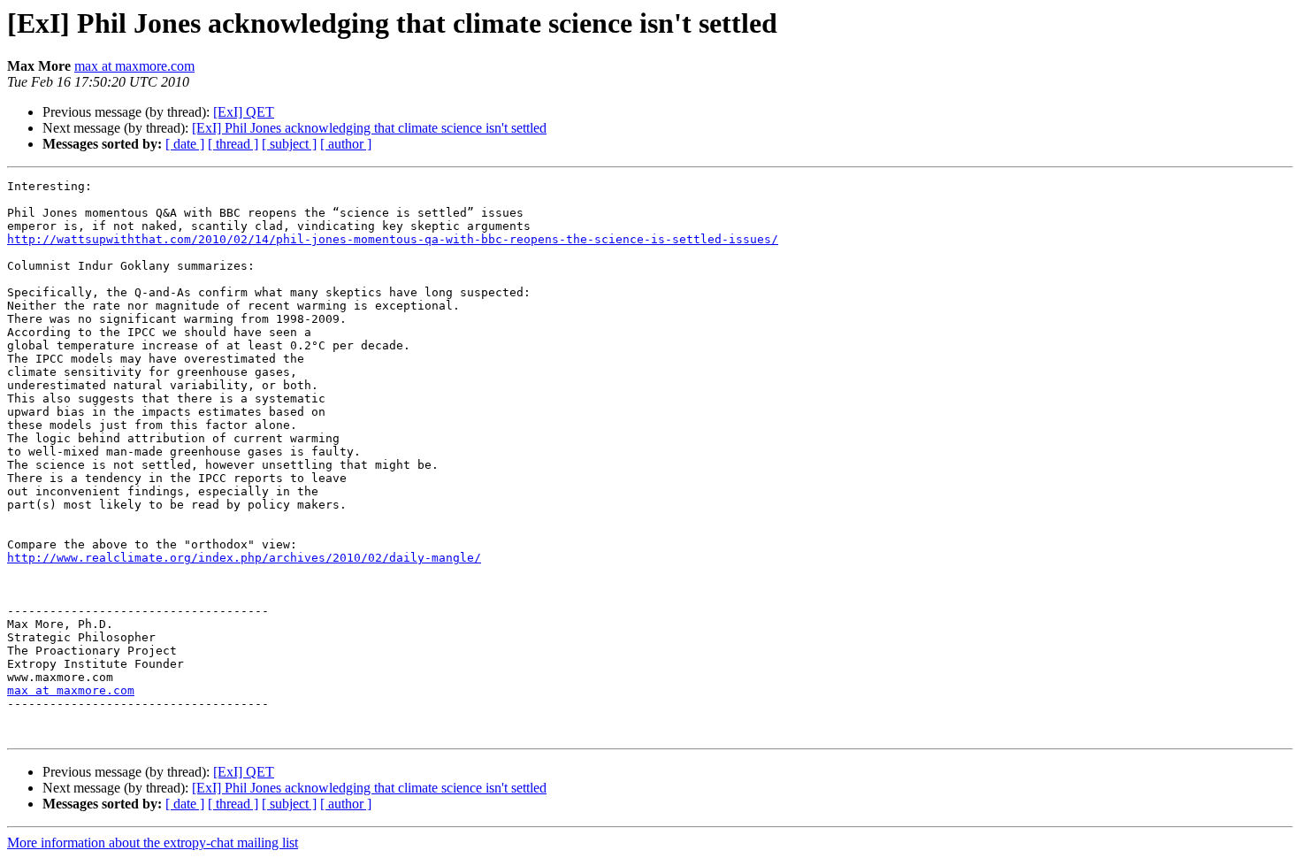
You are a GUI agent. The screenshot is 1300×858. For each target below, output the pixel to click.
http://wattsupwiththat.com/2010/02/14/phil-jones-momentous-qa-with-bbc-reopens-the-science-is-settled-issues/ (392, 239)
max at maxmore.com (134, 65)
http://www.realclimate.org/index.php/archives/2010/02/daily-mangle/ (244, 557)
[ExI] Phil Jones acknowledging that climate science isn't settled (369, 127)
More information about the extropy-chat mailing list (152, 842)
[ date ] (184, 143)
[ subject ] (289, 143)
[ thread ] (233, 143)
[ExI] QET (243, 111)
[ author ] (345, 143)
